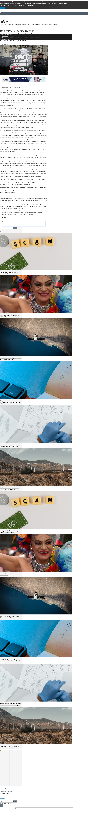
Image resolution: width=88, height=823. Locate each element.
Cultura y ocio (3, 26)
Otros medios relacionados (21, 217)
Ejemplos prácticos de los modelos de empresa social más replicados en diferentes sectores (10, 402)
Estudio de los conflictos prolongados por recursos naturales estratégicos (9, 488)
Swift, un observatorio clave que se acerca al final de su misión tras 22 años (10, 358)
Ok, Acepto (2, 8)
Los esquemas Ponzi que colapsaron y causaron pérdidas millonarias (9, 273)
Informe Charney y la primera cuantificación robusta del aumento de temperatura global (10, 446)
